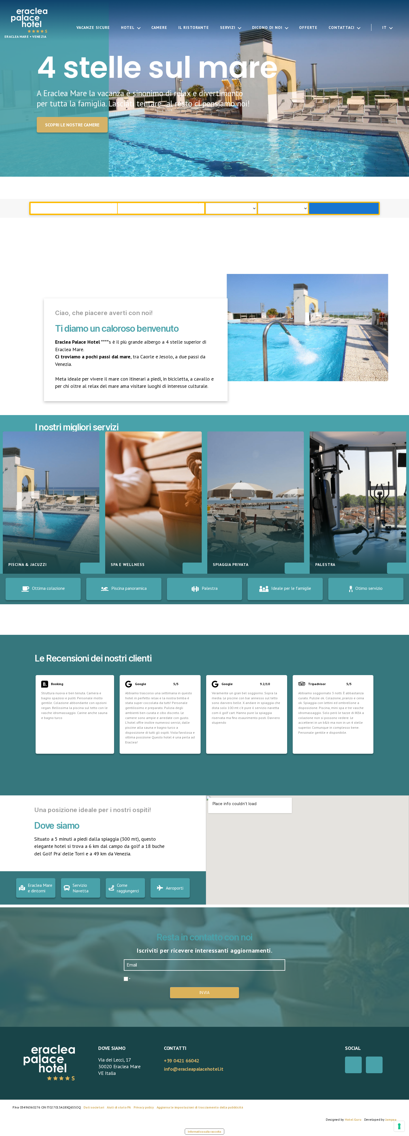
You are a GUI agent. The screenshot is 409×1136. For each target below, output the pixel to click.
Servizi (227, 27)
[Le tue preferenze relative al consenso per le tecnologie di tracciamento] (399, 1126)
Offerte (308, 27)
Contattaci (341, 27)
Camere (159, 27)
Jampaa (390, 1119)
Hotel (128, 27)
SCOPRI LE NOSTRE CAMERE (72, 125)
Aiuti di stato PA (119, 1107)
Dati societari (93, 1107)
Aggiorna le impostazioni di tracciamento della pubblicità (200, 1107)
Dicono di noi (267, 27)
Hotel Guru (353, 1119)
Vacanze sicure (93, 27)
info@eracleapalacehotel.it (193, 1069)
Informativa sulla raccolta (204, 1131)
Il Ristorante (193, 27)
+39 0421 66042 (181, 1060)
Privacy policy (144, 1107)
